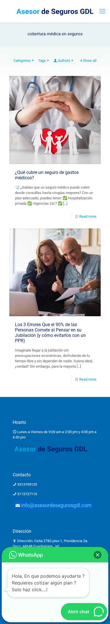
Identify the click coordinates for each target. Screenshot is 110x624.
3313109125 (27, 484)
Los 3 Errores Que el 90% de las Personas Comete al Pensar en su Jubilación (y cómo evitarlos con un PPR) (50, 332)
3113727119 (27, 494)
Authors (64, 60)
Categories (22, 60)
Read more (87, 216)
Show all (89, 60)
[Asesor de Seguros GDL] (55, 11)
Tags (42, 60)
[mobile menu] (102, 11)
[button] (98, 555)
